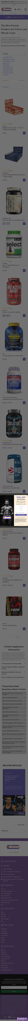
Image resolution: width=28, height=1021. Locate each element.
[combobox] (17, 512)
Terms (18, 522)
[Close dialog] (27, 495)
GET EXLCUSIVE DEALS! (21, 514)
